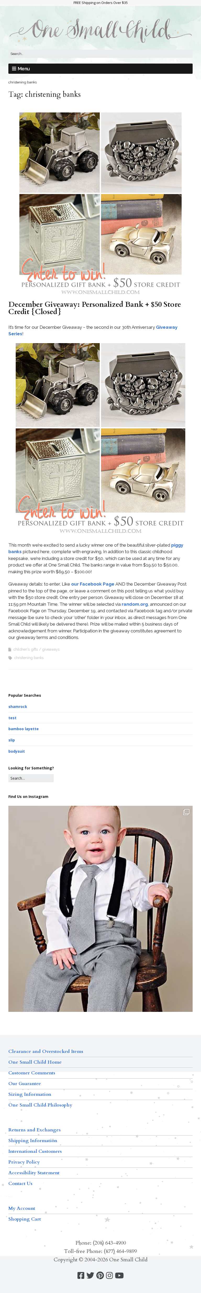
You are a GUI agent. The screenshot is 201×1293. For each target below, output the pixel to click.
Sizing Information (29, 1094)
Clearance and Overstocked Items (45, 1051)
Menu (24, 68)
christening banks (29, 658)
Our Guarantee (24, 1083)
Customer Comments (31, 1073)
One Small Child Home (35, 1062)
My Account (21, 1208)
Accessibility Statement (33, 1173)
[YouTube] (119, 1275)
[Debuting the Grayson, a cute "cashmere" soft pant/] (100, 928)
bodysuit (16, 751)
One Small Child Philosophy (40, 1105)
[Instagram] (109, 1275)
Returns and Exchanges (34, 1130)
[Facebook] (80, 1275)
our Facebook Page (92, 584)
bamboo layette (23, 728)
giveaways (51, 649)
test (12, 717)
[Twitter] (90, 1275)
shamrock (17, 706)
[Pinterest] (100, 1275)
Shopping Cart (24, 1219)
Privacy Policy (24, 1162)
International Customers (35, 1151)
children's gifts (25, 649)
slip (11, 740)
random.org (135, 604)
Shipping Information (32, 1140)
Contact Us (20, 1183)
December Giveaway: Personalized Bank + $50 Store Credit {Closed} (94, 308)
